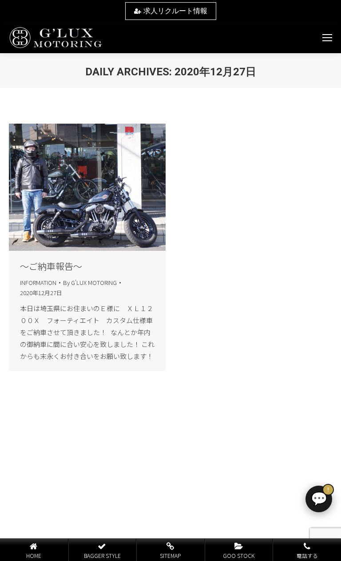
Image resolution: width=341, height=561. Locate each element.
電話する (307, 555)
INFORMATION (38, 282)
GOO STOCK (238, 555)
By (90, 282)
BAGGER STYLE (102, 555)
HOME (33, 555)
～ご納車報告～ (51, 266)
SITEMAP (170, 555)
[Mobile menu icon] (327, 37)
